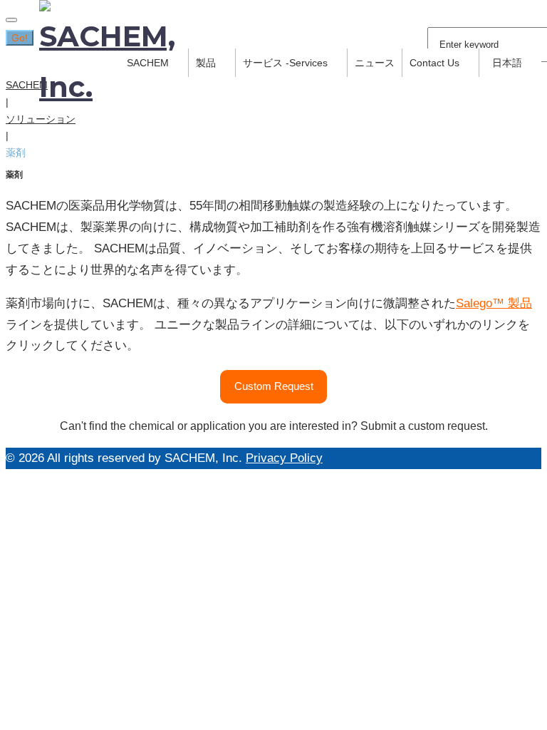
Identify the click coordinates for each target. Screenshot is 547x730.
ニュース (375, 62)
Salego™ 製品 (494, 303)
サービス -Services (285, 62)
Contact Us (434, 62)
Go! (19, 37)
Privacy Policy (284, 458)
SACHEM (27, 85)
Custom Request (273, 386)
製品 (206, 62)
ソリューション (40, 119)
